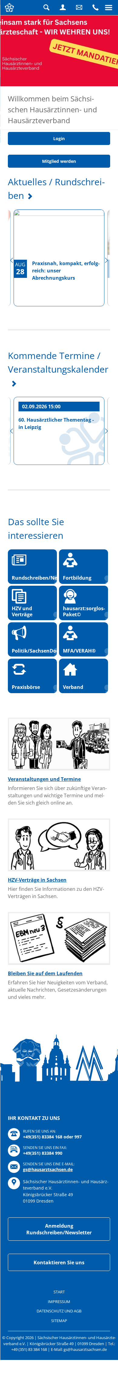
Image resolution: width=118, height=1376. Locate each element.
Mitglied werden (59, 189)
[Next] (106, 288)
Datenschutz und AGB (59, 1339)
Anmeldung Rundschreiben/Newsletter (59, 1257)
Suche (46, 7)
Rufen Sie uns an (95, 7)
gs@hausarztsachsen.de (48, 1197)
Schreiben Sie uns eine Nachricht (79, 7)
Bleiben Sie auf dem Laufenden (45, 1001)
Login (62, 7)
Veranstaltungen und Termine (44, 807)
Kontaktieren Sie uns (59, 1290)
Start (59, 1320)
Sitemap (59, 1348)
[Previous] (11, 288)
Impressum (59, 1329)
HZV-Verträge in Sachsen (37, 908)
